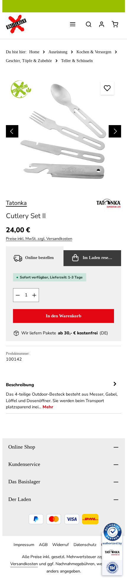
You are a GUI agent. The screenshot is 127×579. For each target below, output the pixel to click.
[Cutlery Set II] (63, 131)
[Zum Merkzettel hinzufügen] (107, 88)
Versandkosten (24, 564)
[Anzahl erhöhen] (34, 295)
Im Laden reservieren (101, 258)
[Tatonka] (108, 203)
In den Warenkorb (63, 315)
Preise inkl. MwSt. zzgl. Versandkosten (39, 238)
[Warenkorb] (115, 24)
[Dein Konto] (102, 24)
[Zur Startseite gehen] (16, 24)
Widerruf (60, 545)
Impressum (24, 545)
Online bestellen (39, 258)
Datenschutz (85, 545)
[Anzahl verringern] (17, 295)
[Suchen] (89, 24)
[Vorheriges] (12, 131)
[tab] (62, 395)
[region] (63, 131)
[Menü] (73, 24)
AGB (43, 545)
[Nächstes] (115, 131)
